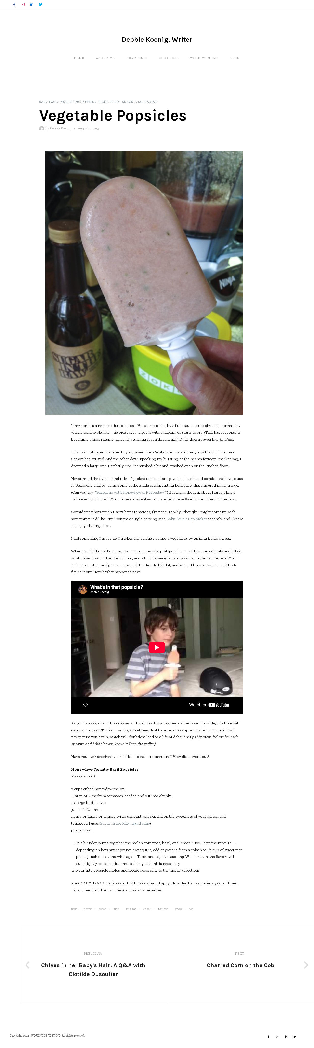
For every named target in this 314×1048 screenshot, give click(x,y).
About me (105, 58)
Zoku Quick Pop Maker (186, 518)
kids (116, 909)
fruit (74, 909)
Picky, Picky (109, 102)
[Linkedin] (31, 4)
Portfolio (137, 58)
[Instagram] (23, 4)
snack (147, 909)
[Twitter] (40, 4)
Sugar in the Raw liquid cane (125, 823)
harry (88, 909)
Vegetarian (147, 102)
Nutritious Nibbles (78, 102)
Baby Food (48, 102)
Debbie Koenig (60, 128)
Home (79, 58)
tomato (163, 909)
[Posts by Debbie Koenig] (42, 128)
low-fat (131, 909)
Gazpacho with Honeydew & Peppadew (130, 492)
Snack (127, 102)
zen (191, 909)
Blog (235, 58)
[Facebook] (14, 4)
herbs (102, 909)
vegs (178, 909)
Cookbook (168, 58)
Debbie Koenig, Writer (157, 39)
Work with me (204, 58)
